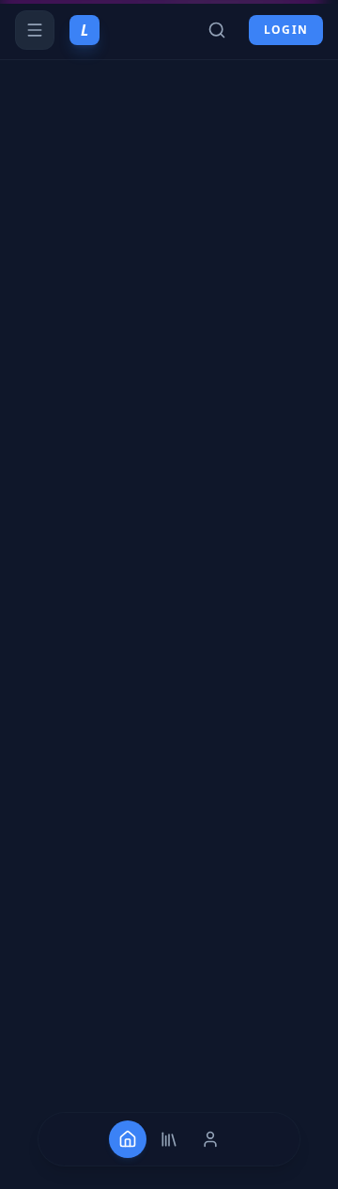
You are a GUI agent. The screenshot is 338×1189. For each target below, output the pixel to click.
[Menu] (34, 30)
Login (286, 30)
